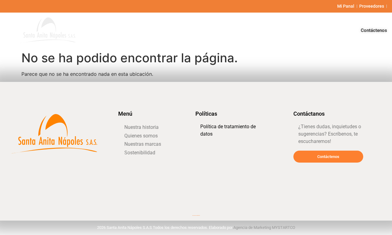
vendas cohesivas (204, 149)
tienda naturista (301, 169)
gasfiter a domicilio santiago (133, 164)
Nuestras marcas (279, 30)
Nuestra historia (186, 30)
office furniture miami (129, 181)
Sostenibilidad (325, 30)
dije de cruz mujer (205, 183)
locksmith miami (19, 163)
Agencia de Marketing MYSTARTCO (264, 227)
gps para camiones (205, 157)
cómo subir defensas (129, 172)
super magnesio (127, 189)
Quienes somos (232, 30)
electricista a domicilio (207, 175)
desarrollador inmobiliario (209, 166)
